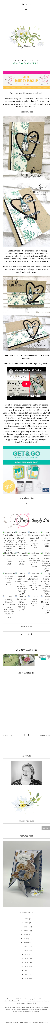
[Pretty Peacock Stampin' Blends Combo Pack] (21, 579)
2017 (27, 955)
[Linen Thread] (34, 598)
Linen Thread (34, 601)
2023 (26, 931)
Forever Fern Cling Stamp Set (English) (21, 543)
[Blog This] (31, 634)
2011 (26, 978)
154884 (9, 615)
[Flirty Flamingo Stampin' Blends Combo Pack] (9, 602)
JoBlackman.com (26, 1022)
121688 (9, 561)
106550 (21, 561)
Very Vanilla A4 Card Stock (21, 559)
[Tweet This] (21, 634)
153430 (34, 545)
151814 (9, 582)
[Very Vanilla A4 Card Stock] (21, 554)
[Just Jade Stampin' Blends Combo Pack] (34, 577)
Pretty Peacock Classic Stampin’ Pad (47, 565)
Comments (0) (26, 626)
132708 (47, 610)
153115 (34, 564)
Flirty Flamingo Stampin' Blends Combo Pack (9, 611)
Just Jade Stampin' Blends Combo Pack (34, 584)
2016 (26, 959)
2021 (26, 939)
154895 (21, 592)
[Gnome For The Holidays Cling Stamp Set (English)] (9, 536)
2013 (26, 971)
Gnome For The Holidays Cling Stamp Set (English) (9, 544)
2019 (26, 947)
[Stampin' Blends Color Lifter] (21, 599)
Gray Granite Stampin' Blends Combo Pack (47, 588)
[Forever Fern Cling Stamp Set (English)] (21, 536)
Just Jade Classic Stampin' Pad (34, 561)
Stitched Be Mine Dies (9, 579)
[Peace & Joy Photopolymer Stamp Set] (34, 535)
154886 (47, 592)
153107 (34, 587)
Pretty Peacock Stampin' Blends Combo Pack (22, 588)
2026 (27, 919)
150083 (47, 569)
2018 (26, 951)
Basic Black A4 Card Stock (9, 559)
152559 (21, 546)
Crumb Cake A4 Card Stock (47, 541)
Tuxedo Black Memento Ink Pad (47, 608)
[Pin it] (28, 634)
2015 (26, 962)
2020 (26, 943)
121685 (47, 544)
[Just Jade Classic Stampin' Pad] (34, 556)
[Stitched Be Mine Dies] (9, 575)
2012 (27, 974)
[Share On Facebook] (25, 634)
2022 (26, 935)
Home (26, 735)
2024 (26, 927)
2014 (26, 967)
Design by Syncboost (40, 1022)
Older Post (45, 736)
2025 (27, 923)
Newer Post (8, 736)
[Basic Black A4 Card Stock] (9, 554)
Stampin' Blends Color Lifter (22, 605)
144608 (21, 608)
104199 (34, 603)
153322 (9, 548)
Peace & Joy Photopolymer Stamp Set (34, 542)
